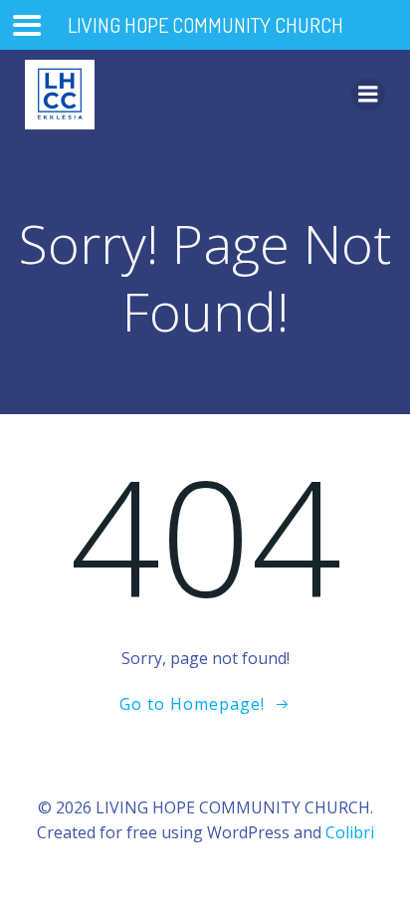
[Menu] (368, 95)
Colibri (349, 832)
